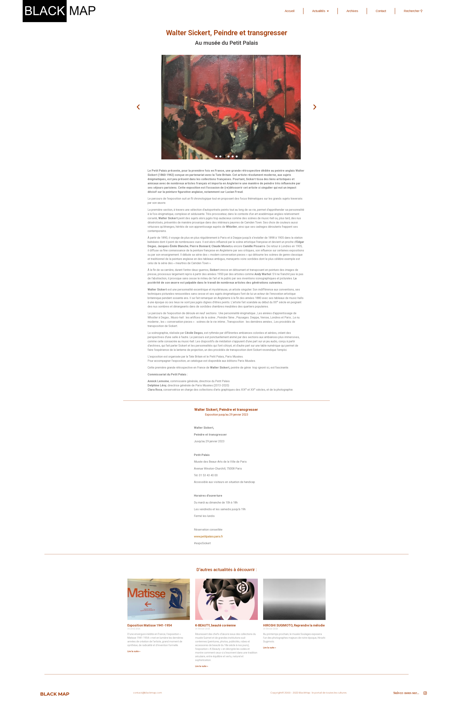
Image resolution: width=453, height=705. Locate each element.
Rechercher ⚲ (413, 11)
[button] (216, 156)
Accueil (289, 11)
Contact (381, 11)
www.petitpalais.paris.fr (208, 536)
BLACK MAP (54, 694)
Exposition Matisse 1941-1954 (149, 625)
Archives (352, 11)
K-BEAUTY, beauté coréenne (215, 625)
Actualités (318, 11)
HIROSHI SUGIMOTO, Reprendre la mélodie (294, 625)
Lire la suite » (133, 651)
